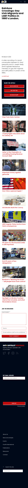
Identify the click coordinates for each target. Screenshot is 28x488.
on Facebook (14, 86)
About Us (5, 434)
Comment (6, 312)
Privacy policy (21, 406)
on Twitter (14, 90)
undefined (5, 76)
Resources (6, 451)
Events (5, 441)
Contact (5, 455)
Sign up (14, 403)
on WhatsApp (14, 95)
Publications (6, 448)
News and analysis (8, 438)
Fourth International (8, 444)
